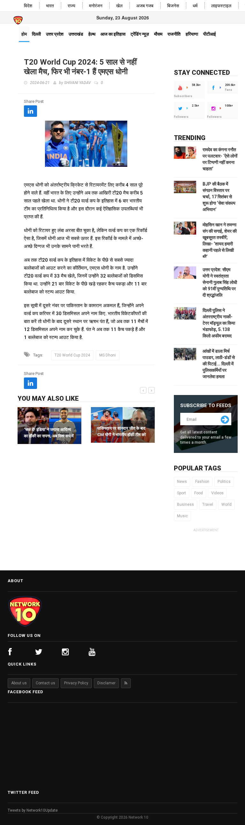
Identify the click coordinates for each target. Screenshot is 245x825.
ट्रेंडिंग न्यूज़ (139, 34)
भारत (50, 6)
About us (19, 683)
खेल (119, 6)
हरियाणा (192, 34)
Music (182, 516)
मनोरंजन (95, 6)
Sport (181, 493)
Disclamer (106, 683)
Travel (207, 504)
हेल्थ (91, 34)
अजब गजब (144, 6)
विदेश (28, 6)
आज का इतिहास (112, 34)
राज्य (71, 6)
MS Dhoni (107, 355)
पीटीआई (209, 34)
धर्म (195, 6)
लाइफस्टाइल (221, 6)
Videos (217, 493)
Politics (224, 481)
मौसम (158, 34)
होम (24, 34)
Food (198, 493)
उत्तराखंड (76, 34)
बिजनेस (173, 6)
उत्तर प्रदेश (54, 34)
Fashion (202, 481)
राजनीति (174, 34)
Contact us (45, 683)
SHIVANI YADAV (77, 83)
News (182, 481)
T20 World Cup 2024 (72, 355)
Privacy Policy (76, 683)
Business (185, 504)
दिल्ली (36, 34)
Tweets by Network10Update (33, 810)
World (226, 504)
